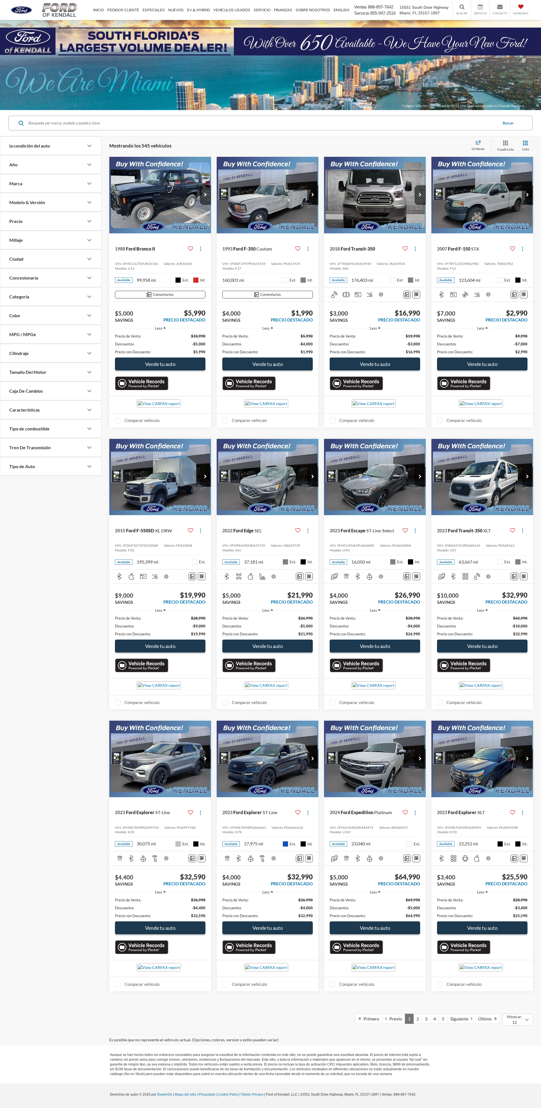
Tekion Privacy (252, 1094)
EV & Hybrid (198, 10)
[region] (160, 344)
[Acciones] (200, 249)
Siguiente (460, 1018)
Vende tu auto (160, 364)
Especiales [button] (154, 10)
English (341, 10)
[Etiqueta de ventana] (416, 294)
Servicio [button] (262, 10)
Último (486, 1018)
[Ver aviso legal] (381, 294)
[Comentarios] (407, 294)
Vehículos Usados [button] (231, 10)
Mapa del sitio (185, 1094)
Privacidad (207, 1094)
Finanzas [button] (283, 10)
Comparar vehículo (142, 420)
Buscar (508, 123)
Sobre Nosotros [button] (313, 10)
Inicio (98, 10)
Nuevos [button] (176, 10)
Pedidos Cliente (123, 10)
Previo (394, 1018)
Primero (370, 1018)
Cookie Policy (228, 1094)
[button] (205, 195)
